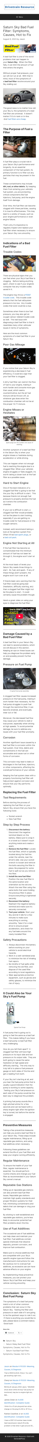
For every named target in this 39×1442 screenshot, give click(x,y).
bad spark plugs (21, 535)
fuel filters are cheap (17, 119)
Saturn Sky (11, 1341)
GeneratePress (19, 1439)
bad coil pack (10, 537)
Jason (6, 1366)
